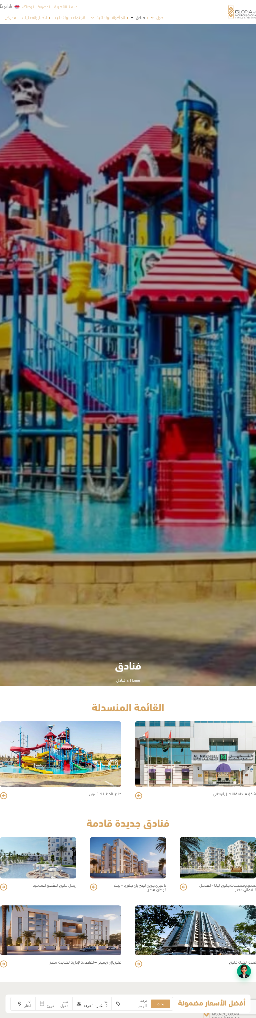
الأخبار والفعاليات (34, 17)
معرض (10, 17)
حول (159, 17)
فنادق (140, 17)
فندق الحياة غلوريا (242, 962)
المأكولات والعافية (110, 17)
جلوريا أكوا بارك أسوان (105, 794)
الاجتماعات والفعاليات (68, 17)
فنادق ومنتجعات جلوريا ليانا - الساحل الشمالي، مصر (227, 887)
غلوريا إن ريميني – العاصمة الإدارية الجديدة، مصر (85, 962)
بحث (160, 1003)
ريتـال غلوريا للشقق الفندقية (54, 885)
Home (135, 680)
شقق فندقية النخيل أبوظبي (234, 794)
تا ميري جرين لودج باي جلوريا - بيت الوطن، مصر (140, 887)
